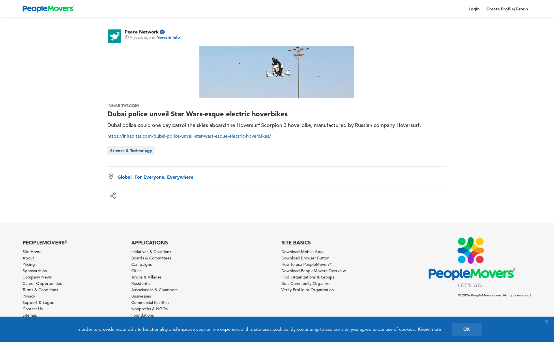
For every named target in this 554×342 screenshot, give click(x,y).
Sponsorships (35, 270)
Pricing (29, 264)
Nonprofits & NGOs (149, 308)
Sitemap (30, 315)
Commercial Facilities (150, 302)
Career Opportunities (42, 283)
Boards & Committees (151, 258)
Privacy (29, 296)
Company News (37, 277)
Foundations (142, 315)
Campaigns (141, 264)
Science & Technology (131, 150)
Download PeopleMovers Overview (313, 270)
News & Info (168, 37)
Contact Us (33, 308)
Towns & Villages (146, 277)
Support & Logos (38, 302)
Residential (141, 283)
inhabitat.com (123, 105)
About (28, 258)
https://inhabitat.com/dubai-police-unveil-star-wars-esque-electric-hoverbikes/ (189, 136)
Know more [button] (429, 329)
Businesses (141, 296)
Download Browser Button (305, 258)
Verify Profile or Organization (307, 289)
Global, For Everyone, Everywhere (155, 177)
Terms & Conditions (40, 289)
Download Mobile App (302, 251)
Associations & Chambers (154, 289)
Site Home (32, 251)
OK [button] (466, 329)
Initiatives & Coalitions (151, 251)
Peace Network (142, 32)
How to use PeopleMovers (306, 264)
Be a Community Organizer (306, 283)
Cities (136, 270)
